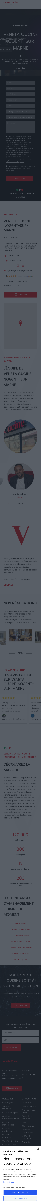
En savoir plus (8, 1182)
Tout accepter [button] (20, 1192)
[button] (20, 1187)
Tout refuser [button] (20, 1198)
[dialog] (20, 1174)
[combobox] (38, 1149)
